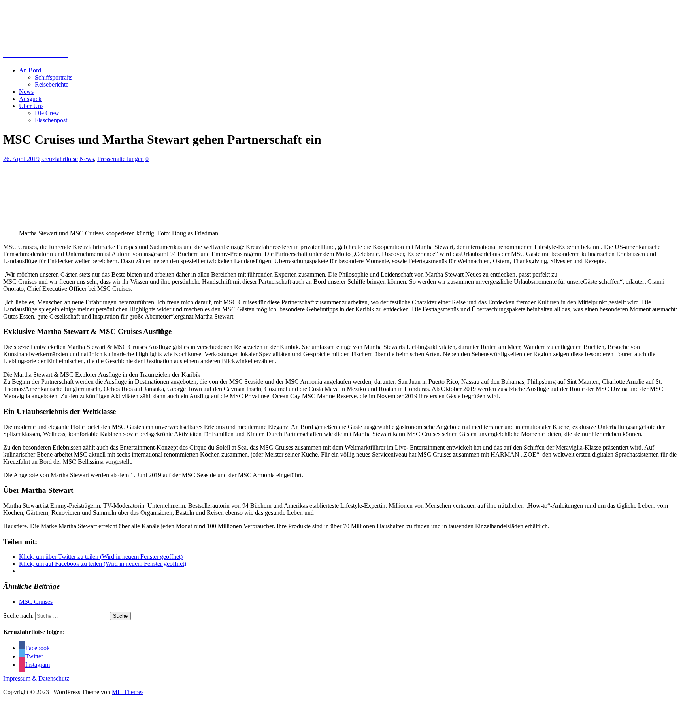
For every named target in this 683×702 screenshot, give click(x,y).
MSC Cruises (36, 601)
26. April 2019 (21, 159)
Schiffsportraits (53, 77)
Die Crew (47, 113)
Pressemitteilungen (120, 159)
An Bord (30, 70)
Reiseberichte (51, 84)
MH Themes (127, 692)
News (26, 91)
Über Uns (31, 105)
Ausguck (30, 98)
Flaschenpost (51, 120)
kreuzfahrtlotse (59, 159)
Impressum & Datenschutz (36, 678)
